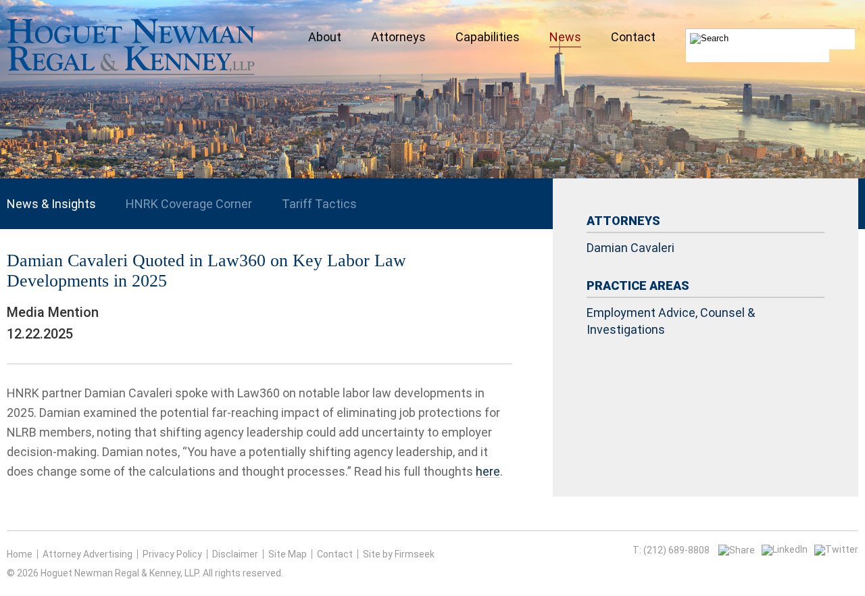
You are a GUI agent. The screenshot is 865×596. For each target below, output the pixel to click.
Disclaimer (235, 554)
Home (19, 554)
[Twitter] (836, 549)
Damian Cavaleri (630, 248)
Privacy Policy (172, 554)
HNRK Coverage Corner (189, 204)
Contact (335, 554)
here (488, 471)
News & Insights (51, 204)
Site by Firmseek (399, 554)
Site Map (287, 554)
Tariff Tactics (319, 204)
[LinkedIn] (785, 549)
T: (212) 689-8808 (671, 550)
